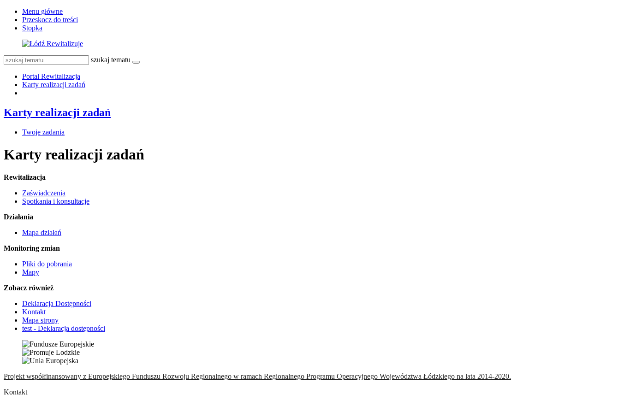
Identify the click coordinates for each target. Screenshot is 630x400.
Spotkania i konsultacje (55, 201)
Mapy (30, 272)
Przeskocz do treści (50, 20)
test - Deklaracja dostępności (63, 328)
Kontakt (34, 312)
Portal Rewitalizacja (51, 76)
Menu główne (42, 11)
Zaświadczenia (43, 193)
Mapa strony (40, 320)
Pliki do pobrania (47, 264)
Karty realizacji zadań (53, 84)
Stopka (32, 28)
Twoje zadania (43, 132)
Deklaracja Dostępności (56, 303)
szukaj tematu (111, 60)
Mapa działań (41, 232)
